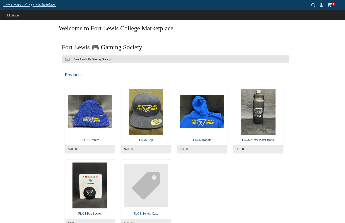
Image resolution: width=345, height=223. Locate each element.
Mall (67, 59)
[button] (321, 5)
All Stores (13, 15)
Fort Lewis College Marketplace (29, 5)
